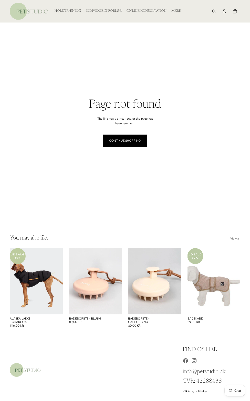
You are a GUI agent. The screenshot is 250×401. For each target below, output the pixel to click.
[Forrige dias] (15, 281)
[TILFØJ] (114, 306)
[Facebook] (185, 361)
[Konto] (224, 11)
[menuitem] (176, 11)
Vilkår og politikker (195, 391)
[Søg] (213, 11)
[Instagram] (194, 361)
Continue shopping (125, 141)
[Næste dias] (57, 281)
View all (235, 239)
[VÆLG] (55, 306)
